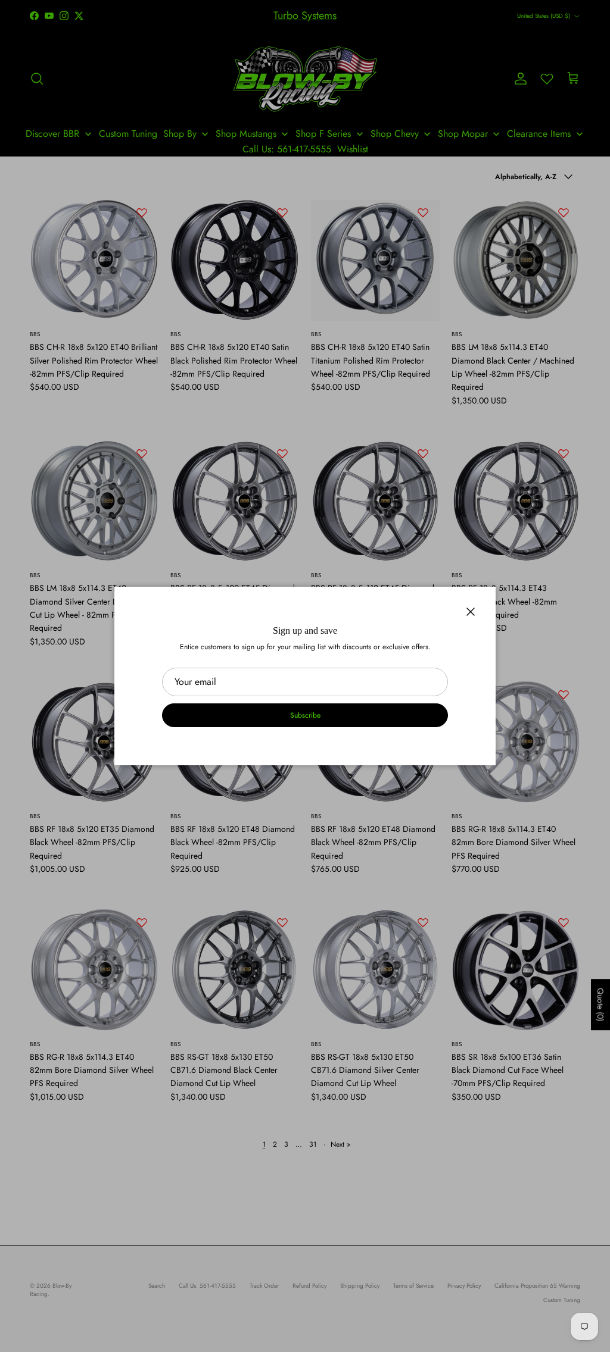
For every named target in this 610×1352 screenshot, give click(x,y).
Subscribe (305, 715)
